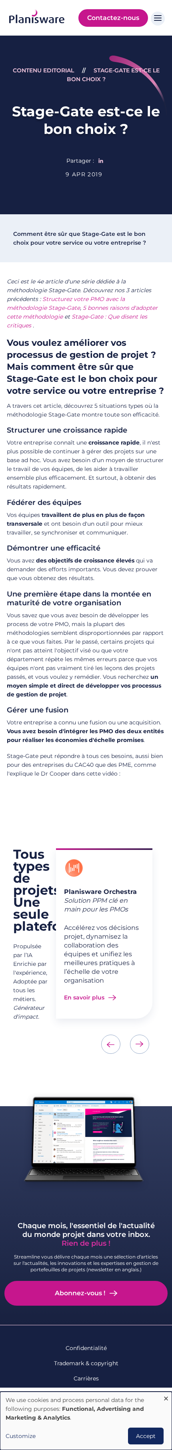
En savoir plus (84, 997)
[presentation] (110, 1044)
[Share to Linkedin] (101, 161)
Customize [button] (21, 1436)
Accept (146, 1436)
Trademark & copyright (86, 1363)
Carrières (86, 1378)
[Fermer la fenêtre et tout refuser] (166, 1397)
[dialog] (86, 1421)
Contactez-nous (113, 18)
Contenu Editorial (43, 70)
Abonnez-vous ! (80, 1293)
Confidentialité (86, 1348)
